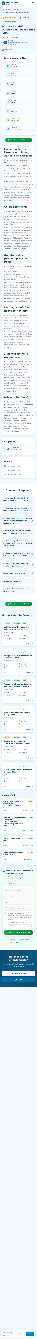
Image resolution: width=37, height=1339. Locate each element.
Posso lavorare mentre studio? (18, 573)
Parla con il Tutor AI (20, 973)
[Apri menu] (32, 3)
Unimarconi (9, 49)
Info (4, 1335)
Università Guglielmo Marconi (16, 168)
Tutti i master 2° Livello (14, 474)
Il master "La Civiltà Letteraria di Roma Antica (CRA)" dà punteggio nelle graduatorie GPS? (18, 520)
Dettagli (28, 644)
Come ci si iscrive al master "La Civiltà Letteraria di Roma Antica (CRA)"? (18, 532)
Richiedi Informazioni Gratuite (20, 140)
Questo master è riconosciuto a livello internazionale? (18, 590)
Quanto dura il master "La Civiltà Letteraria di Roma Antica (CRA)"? (18, 509)
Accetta (29, 1334)
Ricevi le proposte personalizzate (20, 932)
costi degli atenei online (22, 301)
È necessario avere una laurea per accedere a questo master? (18, 564)
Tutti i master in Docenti (14, 466)
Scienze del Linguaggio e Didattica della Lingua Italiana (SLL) (17, 743)
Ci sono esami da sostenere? (18, 581)
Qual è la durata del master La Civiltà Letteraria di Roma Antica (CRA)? (18, 554)
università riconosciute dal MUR (15, 249)
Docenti (15, 9)
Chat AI (20, 980)
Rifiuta (21, 1334)
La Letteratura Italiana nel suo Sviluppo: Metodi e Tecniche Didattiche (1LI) (17, 629)
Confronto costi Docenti (14, 470)
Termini (10, 919)
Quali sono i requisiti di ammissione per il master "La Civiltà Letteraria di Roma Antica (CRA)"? (18, 543)
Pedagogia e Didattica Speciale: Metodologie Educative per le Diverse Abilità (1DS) (17, 686)
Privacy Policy (26, 917)
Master (8, 9)
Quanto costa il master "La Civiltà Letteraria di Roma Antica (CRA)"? (18, 499)
